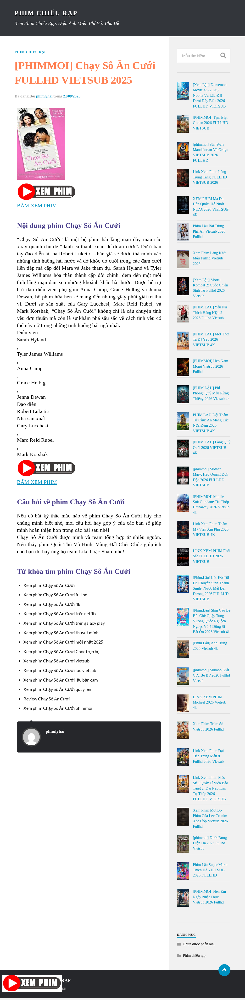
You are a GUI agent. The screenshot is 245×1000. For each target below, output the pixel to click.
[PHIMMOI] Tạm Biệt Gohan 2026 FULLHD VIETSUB (210, 122)
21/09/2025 (71, 96)
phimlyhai (44, 96)
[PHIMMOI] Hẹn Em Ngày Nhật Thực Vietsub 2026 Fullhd (209, 896)
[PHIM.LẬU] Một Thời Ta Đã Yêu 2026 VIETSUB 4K (211, 339)
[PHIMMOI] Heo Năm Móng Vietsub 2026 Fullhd (210, 366)
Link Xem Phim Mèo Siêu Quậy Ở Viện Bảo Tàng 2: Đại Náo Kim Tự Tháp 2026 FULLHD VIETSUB (210, 788)
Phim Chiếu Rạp (46, 13)
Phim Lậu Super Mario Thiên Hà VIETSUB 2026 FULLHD (210, 870)
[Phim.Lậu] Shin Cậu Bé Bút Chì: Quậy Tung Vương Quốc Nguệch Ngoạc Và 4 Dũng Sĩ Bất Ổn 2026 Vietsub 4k (211, 621)
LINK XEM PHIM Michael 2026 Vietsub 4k (209, 702)
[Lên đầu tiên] (224, 970)
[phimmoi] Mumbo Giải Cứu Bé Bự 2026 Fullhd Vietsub (211, 675)
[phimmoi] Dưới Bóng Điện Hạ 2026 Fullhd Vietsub (210, 843)
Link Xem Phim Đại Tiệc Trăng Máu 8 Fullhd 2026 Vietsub (208, 756)
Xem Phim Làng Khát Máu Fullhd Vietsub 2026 (209, 258)
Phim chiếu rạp (31, 52)
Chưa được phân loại (199, 944)
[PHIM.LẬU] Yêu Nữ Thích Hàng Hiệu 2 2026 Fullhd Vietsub (210, 312)
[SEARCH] (223, 55)
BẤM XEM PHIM (37, 206)
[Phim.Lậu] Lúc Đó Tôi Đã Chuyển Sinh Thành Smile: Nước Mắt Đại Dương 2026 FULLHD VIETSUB (211, 588)
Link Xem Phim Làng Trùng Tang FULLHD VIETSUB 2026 (210, 177)
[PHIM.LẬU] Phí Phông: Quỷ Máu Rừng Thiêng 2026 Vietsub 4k (211, 393)
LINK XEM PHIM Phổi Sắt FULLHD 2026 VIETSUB (211, 556)
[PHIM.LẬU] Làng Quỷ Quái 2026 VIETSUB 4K (211, 447)
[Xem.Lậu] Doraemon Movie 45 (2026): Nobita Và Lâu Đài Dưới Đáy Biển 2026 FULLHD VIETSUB (210, 95)
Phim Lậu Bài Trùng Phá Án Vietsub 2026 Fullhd (209, 231)
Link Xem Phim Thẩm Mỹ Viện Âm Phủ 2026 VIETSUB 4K (210, 529)
